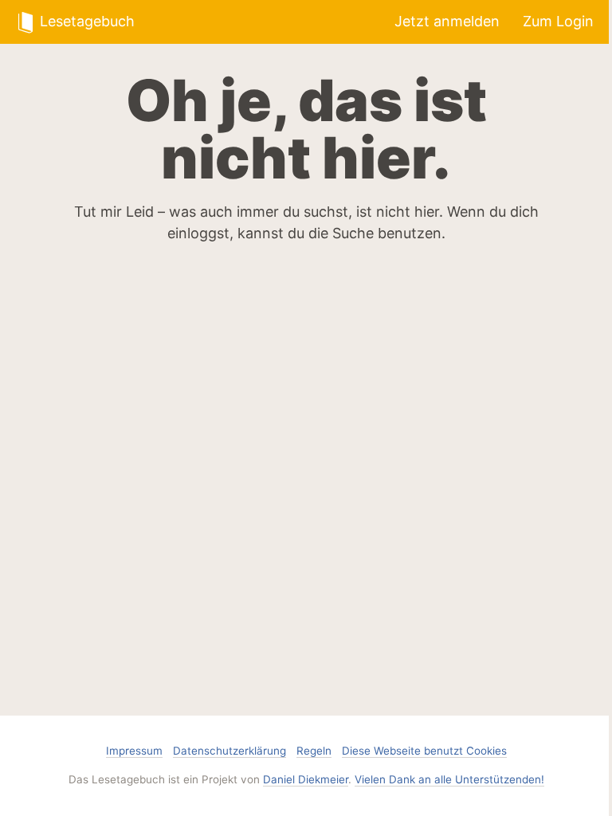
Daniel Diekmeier (305, 779)
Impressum (134, 750)
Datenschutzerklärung (229, 750)
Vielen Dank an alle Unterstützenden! (449, 779)
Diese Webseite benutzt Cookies (424, 750)
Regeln (314, 750)
